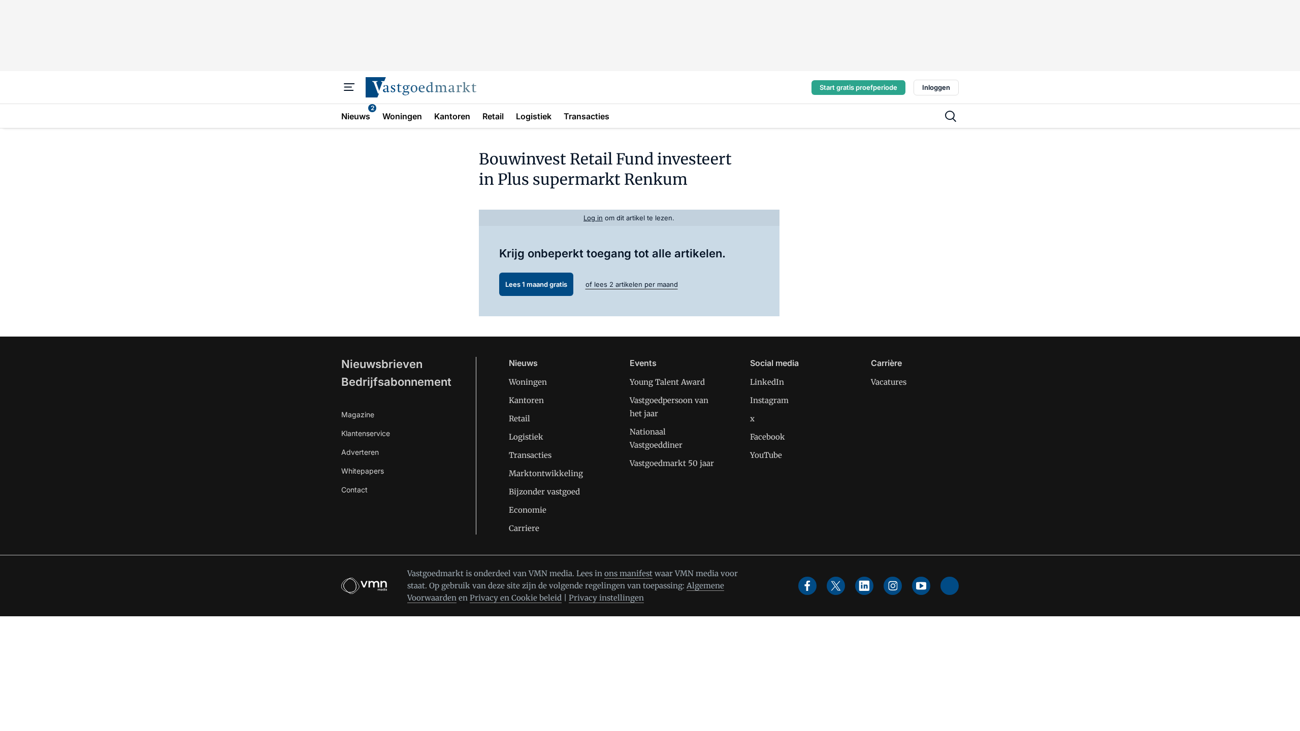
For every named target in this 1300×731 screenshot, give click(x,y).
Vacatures (888, 382)
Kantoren (526, 400)
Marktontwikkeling (546, 473)
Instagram (769, 400)
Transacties (530, 455)
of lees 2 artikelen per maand (632, 284)
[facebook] (807, 586)
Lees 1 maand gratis (536, 284)
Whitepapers (362, 471)
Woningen (528, 382)
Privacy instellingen (606, 598)
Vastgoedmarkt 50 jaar (672, 463)
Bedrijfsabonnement (396, 381)
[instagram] (893, 586)
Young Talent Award (667, 382)
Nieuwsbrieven (381, 364)
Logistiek (526, 437)
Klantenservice (365, 433)
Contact (354, 489)
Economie (527, 510)
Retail (519, 418)
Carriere (524, 528)
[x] (836, 586)
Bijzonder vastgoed (544, 491)
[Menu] (349, 87)
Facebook (767, 437)
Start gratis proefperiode (858, 87)
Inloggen (936, 87)
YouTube (766, 455)
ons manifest (628, 573)
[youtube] (921, 586)
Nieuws (523, 363)
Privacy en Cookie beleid (516, 598)
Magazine (357, 414)
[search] (950, 116)
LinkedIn (767, 382)
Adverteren (360, 452)
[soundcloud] (949, 586)
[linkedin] (864, 586)
